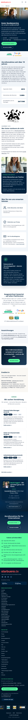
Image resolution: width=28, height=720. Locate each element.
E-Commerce (4, 598)
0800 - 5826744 (15, 496)
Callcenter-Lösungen (6, 596)
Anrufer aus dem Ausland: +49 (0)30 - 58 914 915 (13, 685)
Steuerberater (4, 622)
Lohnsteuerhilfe (4, 612)
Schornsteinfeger (5, 617)
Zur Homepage (4, 631)
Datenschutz (19, 713)
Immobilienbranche (5, 609)
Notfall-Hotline (4, 614)
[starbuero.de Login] (22, 2)
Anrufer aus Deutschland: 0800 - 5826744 (12, 683)
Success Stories (5, 642)
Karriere (3, 649)
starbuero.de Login (8, 699)
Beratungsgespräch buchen (9, 688)
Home (2, 5)
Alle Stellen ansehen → (6, 472)
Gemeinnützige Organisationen (8, 604)
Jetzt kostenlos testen (9, 43)
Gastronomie (4, 603)
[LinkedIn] (2, 577)
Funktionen (3, 666)
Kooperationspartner (5, 657)
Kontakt (3, 636)
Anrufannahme (4, 664)
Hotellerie (3, 608)
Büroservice (4, 668)
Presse (2, 653)
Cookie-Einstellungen (14, 715)
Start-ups (3, 620)
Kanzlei (5, 78)
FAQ (2, 644)
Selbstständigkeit (5, 619)
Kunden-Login (4, 651)
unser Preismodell (20, 244)
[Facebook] (8, 577)
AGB (14, 713)
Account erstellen (7, 47)
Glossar (3, 655)
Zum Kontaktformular (6, 696)
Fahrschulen (4, 599)
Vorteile (3, 640)
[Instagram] (11, 577)
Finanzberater (4, 601)
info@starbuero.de (14, 497)
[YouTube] (5, 577)
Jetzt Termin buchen (13, 506)
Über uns (3, 646)
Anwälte (3, 590)
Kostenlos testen (14, 360)
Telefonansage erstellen (6, 670)
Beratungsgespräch (5, 638)
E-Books (3, 674)
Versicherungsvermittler (6, 624)
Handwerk (3, 606)
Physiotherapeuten (5, 616)
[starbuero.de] (6, 2)
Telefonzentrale (4, 662)
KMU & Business (4, 611)
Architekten (3, 593)
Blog (2, 672)
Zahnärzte (3, 625)
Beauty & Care (4, 595)
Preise (2, 634)
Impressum (8, 713)
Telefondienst (4, 659)
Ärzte (2, 591)
